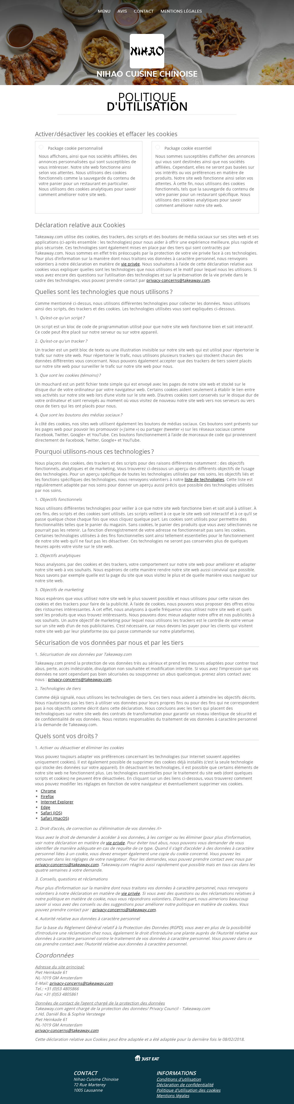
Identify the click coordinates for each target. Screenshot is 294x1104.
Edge (45, 807)
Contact (144, 11)
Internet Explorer (57, 802)
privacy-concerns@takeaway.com (178, 280)
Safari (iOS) (51, 813)
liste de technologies (204, 479)
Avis (122, 11)
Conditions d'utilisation (178, 1079)
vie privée (130, 264)
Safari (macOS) (55, 818)
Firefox (47, 796)
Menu (104, 11)
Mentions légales (181, 11)
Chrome (48, 791)
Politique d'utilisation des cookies (188, 1090)
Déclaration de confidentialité (184, 1084)
